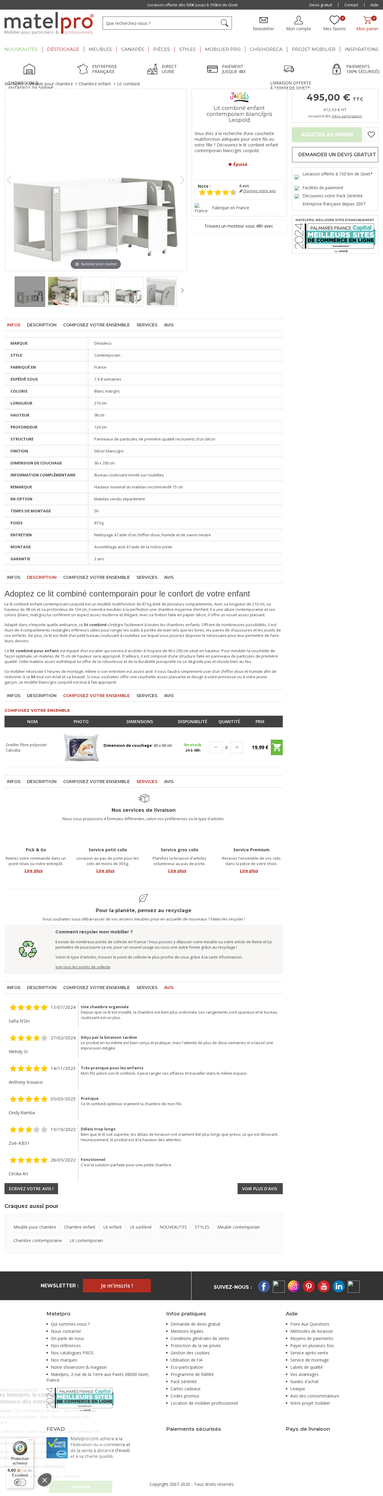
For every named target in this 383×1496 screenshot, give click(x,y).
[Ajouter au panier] (277, 749)
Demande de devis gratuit (196, 1324)
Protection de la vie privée (196, 1345)
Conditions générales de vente (200, 1338)
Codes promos (185, 1396)
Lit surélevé (141, 1227)
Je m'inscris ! (117, 1285)
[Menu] (30, 1441)
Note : (204, 186)
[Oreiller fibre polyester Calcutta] (81, 747)
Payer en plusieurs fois (312, 1345)
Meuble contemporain (238, 1227)
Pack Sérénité (184, 1381)
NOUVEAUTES (173, 1227)
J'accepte (129, 1486)
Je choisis (66, 1486)
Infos (13, 325)
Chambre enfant (95, 84)
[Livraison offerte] (290, 70)
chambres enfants (183, 624)
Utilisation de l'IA (187, 1360)
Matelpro (13, 84)
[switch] (20, 1482)
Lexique (297, 1388)
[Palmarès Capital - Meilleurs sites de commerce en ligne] (335, 234)
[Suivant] (182, 180)
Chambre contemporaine (37, 1240)
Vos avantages (304, 1374)
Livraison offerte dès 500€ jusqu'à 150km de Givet (193, 4)
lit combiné (19, 604)
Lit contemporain (86, 1240)
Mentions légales (187, 1331)
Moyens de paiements (311, 1338)
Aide (374, 4)
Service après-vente (309, 1353)
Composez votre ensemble (96, 325)
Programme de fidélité (192, 1374)
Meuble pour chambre (51, 84)
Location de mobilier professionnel (204, 1403)
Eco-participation (187, 1367)
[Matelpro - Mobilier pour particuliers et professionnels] (49, 23)
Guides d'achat (304, 1381)
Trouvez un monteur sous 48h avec (239, 226)
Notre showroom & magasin (79, 1367)
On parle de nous (67, 1338)
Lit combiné (128, 84)
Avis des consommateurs (314, 1396)
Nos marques (64, 1360)
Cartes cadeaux (185, 1388)
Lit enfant (112, 1227)
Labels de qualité (306, 1367)
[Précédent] (9, 180)
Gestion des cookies (190, 1353)
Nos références (66, 1345)
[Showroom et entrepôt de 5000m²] (31, 70)
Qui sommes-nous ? (70, 1324)
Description (42, 325)
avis (244, 185)
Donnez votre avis (259, 190)
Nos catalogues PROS (72, 1353)
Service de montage (309, 1360)
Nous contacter (66, 1331)
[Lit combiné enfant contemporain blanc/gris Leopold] (30, 291)
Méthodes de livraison (311, 1331)
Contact (351, 4)
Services (146, 325)
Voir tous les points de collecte (82, 967)
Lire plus (34, 870)
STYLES (202, 1227)
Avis (169, 325)
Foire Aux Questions (309, 1324)
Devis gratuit (320, 4)
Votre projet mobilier (310, 1403)
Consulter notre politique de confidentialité (76, 1466)
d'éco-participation (347, 116)
